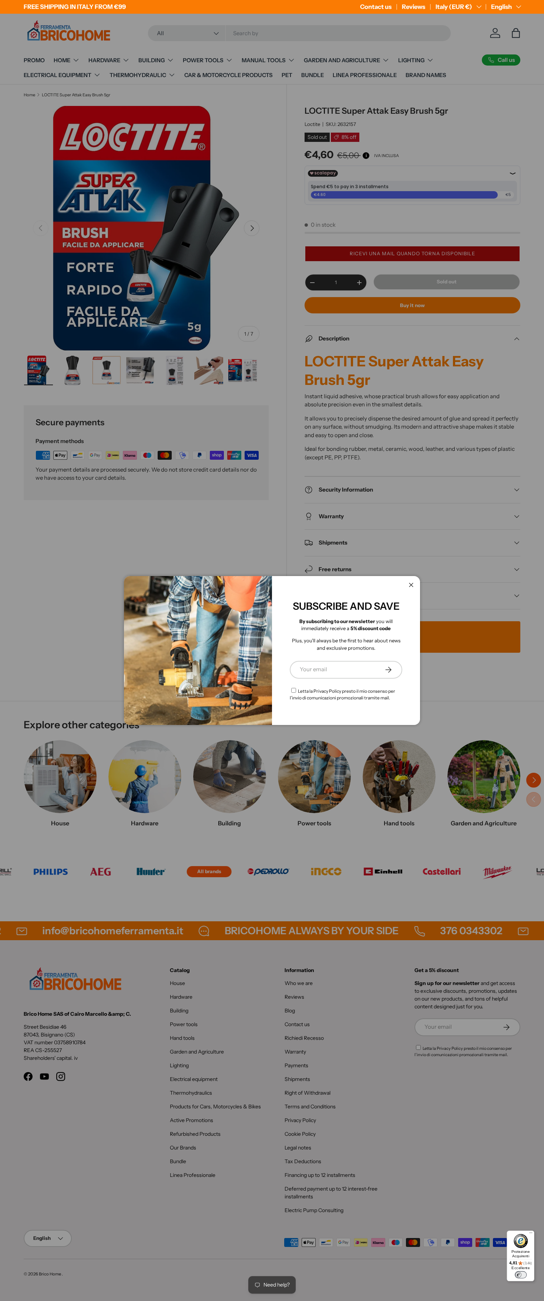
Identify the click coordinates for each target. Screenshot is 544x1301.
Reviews (413, 6)
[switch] (521, 1274)
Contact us (376, 6)
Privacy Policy (327, 691)
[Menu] (530, 1234)
